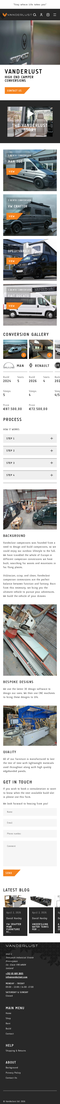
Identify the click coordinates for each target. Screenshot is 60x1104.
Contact (10, 1033)
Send (9, 872)
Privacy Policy (13, 1072)
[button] (48, 15)
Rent (8, 1023)
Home (8, 1013)
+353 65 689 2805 (14, 973)
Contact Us (11, 1077)
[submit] (23, 355)
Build (8, 1028)
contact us (14, 90)
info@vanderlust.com (16, 977)
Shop (8, 1018)
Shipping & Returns (16, 1050)
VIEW (12, 171)
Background (12, 1067)
